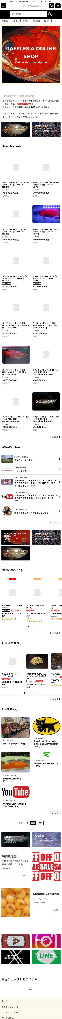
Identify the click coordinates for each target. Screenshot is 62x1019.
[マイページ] (58, 5)
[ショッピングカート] (51, 5)
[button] (3, 5)
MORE (24, 876)
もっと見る (54, 437)
